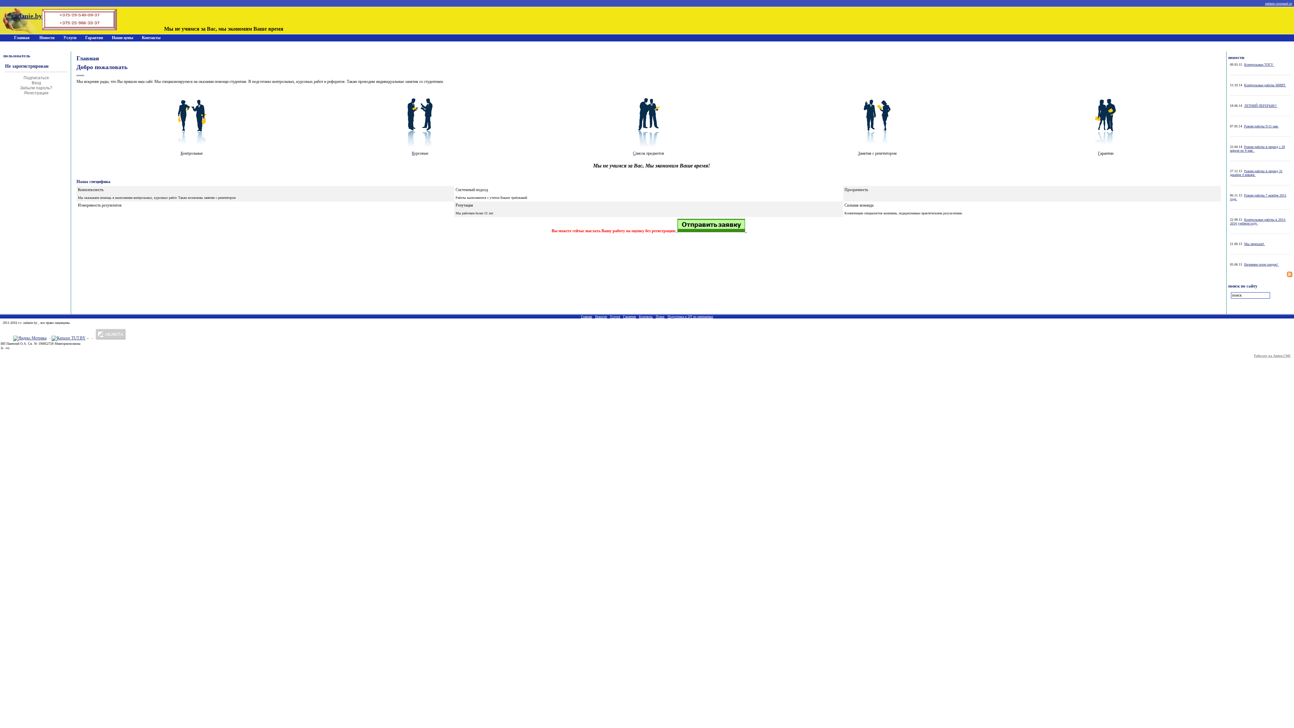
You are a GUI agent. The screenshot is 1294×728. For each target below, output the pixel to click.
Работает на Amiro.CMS (1272, 356)
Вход (36, 83)
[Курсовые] (420, 145)
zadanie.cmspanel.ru (1278, 3)
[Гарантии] (1105, 145)
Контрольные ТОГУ (1259, 64)
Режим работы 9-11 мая (1261, 126)
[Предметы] (648, 145)
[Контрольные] (191, 145)
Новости (47, 37)
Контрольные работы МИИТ (1265, 85)
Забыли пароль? (36, 88)
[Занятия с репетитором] (877, 145)
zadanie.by (26, 16)
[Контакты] (711, 231)
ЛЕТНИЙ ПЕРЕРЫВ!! (1260, 106)
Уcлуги (69, 37)
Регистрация (36, 93)
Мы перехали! (1254, 244)
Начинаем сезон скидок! (1261, 264)
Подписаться (36, 77)
